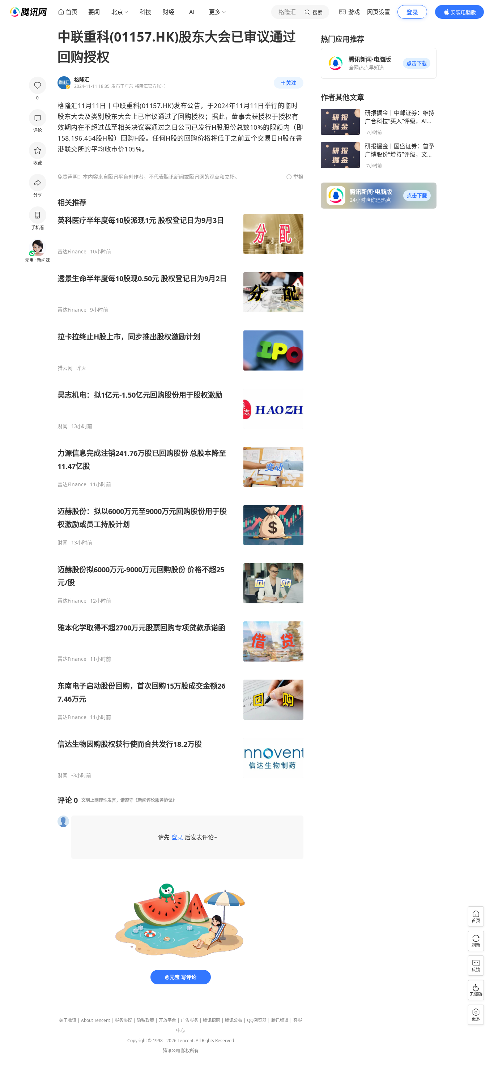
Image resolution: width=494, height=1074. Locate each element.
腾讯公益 (233, 1020)
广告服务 (189, 1020)
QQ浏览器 (257, 1020)
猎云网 (65, 368)
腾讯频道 (280, 1020)
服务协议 (123, 1020)
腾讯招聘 (211, 1020)
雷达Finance (72, 251)
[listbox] (180, 488)
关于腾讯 (67, 1020)
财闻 (63, 426)
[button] (416, 63)
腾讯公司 (171, 1051)
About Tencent (95, 1020)
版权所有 (190, 1051)
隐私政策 (145, 1020)
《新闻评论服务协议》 (155, 800)
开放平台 (167, 1020)
